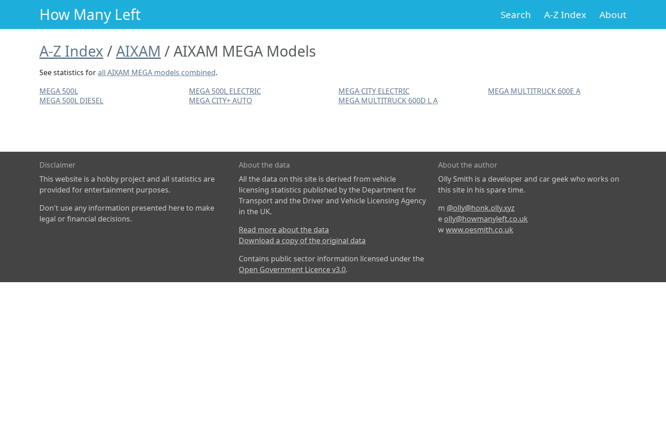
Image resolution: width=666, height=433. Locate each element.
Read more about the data (284, 230)
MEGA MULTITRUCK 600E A (534, 91)
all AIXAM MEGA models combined (157, 72)
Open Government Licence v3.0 (292, 269)
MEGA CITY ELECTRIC (374, 91)
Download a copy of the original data (302, 240)
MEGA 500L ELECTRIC (225, 91)
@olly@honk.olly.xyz (481, 208)
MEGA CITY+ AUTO (220, 101)
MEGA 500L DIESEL (71, 101)
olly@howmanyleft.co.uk (486, 219)
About (613, 14)
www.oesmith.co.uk (479, 230)
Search (516, 14)
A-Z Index (565, 14)
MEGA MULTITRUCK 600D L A (388, 101)
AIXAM (138, 51)
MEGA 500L (58, 91)
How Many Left (90, 14)
